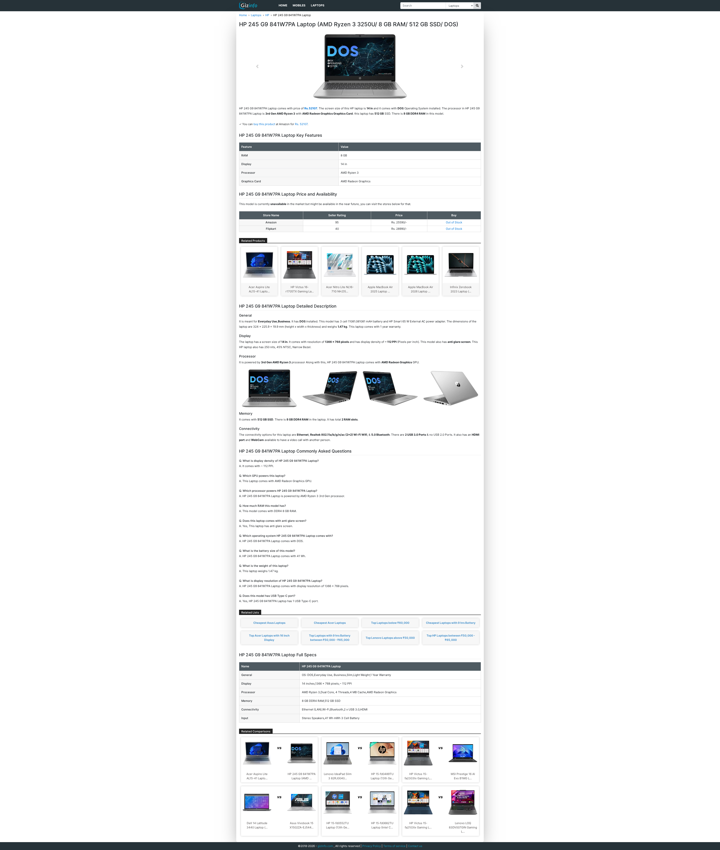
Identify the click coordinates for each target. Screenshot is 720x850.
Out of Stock (454, 222)
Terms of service (394, 846)
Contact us (415, 846)
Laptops (317, 5)
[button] (257, 66)
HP (267, 15)
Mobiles (299, 5)
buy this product (264, 124)
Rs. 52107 (301, 124)
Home (283, 5)
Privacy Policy (371, 846)
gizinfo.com (325, 846)
